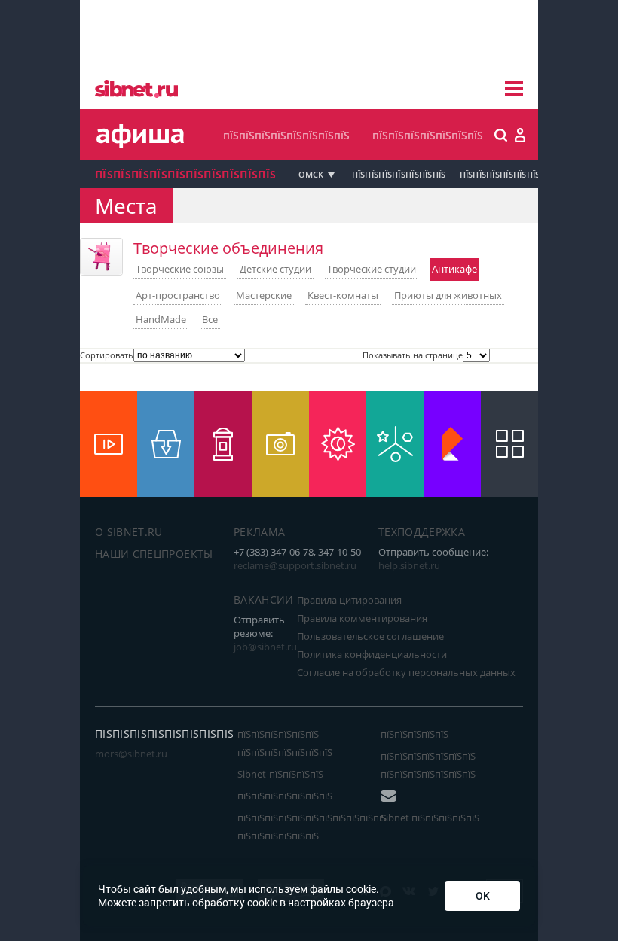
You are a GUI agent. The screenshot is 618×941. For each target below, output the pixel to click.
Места (126, 205)
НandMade (161, 319)
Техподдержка (421, 532)
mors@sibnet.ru (131, 753)
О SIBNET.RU (129, 532)
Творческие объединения (228, 248)
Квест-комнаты (342, 295)
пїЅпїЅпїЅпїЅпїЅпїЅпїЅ (427, 135)
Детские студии (275, 269)
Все (210, 319)
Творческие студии (371, 269)
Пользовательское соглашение (370, 636)
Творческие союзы (180, 269)
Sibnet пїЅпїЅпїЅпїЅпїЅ (430, 817)
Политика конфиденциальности (372, 654)
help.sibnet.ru (409, 565)
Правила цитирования (349, 600)
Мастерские (264, 295)
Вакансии (264, 599)
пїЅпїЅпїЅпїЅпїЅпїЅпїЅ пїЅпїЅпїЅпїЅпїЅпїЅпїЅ (428, 765)
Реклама (259, 532)
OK (483, 896)
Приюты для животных (448, 295)
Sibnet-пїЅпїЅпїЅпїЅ (280, 774)
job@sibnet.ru (265, 646)
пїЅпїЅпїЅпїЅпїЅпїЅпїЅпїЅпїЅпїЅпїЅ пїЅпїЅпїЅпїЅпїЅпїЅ (312, 826)
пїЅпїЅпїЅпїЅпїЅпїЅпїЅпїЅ (286, 135)
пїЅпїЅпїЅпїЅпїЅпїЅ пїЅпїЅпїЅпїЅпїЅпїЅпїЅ (284, 743)
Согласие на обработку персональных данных (406, 672)
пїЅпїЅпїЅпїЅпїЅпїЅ (500, 174)
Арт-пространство (178, 295)
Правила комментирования (362, 618)
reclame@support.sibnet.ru (295, 565)
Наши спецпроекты (154, 554)
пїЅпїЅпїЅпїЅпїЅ (414, 734)
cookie (361, 889)
